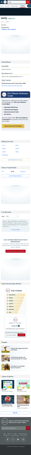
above (21, 76)
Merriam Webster (4, 421)
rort (3, 171)
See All (15, 413)
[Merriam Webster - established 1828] (5, 2)
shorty (4, 148)
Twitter (13, 439)
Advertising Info (22, 433)
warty (17, 152)
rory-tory (22, 171)
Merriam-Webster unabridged (15, 251)
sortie (17, 148)
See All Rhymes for (15, 160)
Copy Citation (16, 229)
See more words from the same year (12, 86)
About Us (10, 433)
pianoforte (5, 155)
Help (4, 433)
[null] (19, 326)
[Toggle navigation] (1, 2)
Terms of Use (23, 435)
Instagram (23, 439)
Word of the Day (15, 323)
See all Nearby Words (15, 176)
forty (17, 145)
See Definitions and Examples (15, 328)
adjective (11, 18)
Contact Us (7, 435)
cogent (14, 325)
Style (3, 216)
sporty (4, 152)
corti (3, 145)
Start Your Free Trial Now (13, 126)
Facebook (8, 439)
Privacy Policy (15, 435)
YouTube (18, 439)
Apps (15, 433)
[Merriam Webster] (15, 320)
